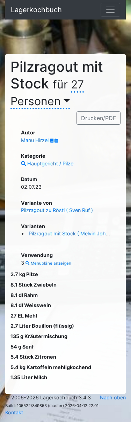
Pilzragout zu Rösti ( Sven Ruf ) (57, 210)
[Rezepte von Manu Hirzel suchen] (52, 140)
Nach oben (113, 397)
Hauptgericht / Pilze (49, 163)
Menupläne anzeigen (50, 263)
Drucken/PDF (98, 118)
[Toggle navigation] (110, 10)
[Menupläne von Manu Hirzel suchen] (56, 140)
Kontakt (14, 412)
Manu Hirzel (35, 140)
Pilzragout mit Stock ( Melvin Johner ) (72, 233)
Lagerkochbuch (36, 10)
